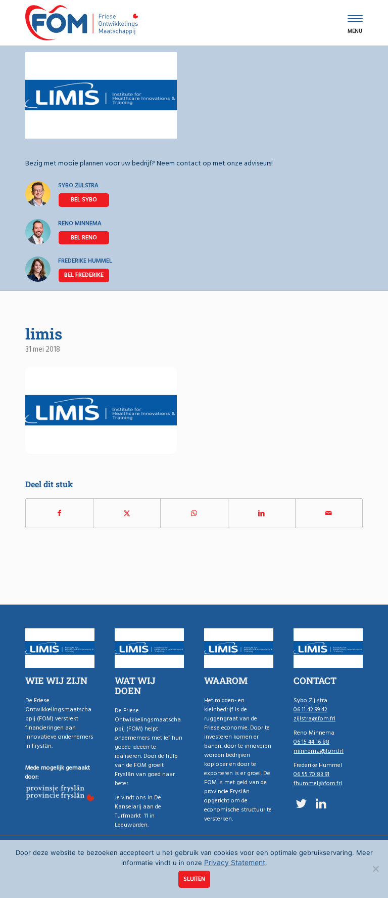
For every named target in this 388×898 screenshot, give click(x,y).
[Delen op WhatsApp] (194, 513)
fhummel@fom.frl (318, 783)
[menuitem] (355, 22)
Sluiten (194, 879)
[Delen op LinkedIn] (261, 513)
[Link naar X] (301, 803)
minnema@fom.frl (319, 751)
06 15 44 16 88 (84, 238)
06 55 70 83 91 (84, 275)
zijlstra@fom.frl (314, 718)
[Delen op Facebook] (59, 513)
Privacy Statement (234, 862)
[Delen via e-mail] (329, 513)
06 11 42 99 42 (84, 200)
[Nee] (375, 869)
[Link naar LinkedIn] (321, 803)
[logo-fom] (81, 23)
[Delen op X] (126, 513)
